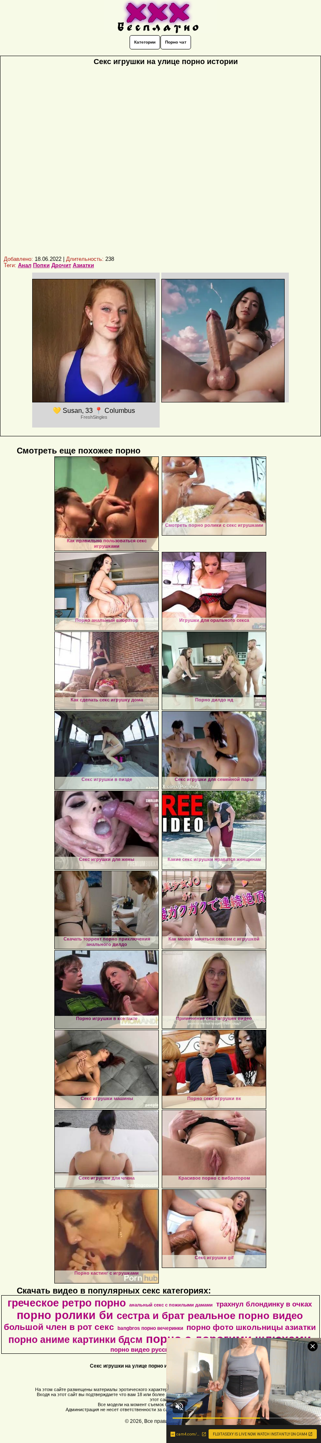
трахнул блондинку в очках (264, 1304)
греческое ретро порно (67, 1303)
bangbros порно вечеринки (150, 1328)
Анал (24, 265)
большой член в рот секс (59, 1327)
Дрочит (61, 265)
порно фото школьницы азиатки (251, 1327)
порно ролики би (65, 1315)
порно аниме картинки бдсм (75, 1339)
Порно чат (175, 42)
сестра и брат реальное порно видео (210, 1315)
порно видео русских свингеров (159, 1349)
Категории (144, 42)
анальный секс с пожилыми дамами (171, 1304)
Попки (41, 265)
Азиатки (83, 265)
